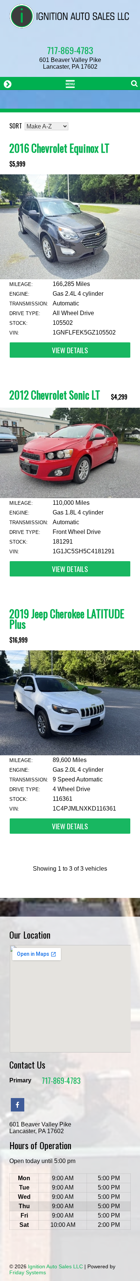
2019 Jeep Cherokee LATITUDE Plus (66, 619)
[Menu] (70, 83)
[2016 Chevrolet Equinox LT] (70, 277)
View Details (70, 350)
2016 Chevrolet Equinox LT (59, 148)
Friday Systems (27, 1272)
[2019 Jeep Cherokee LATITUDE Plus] (70, 753)
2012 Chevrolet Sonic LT (54, 394)
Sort (15, 125)
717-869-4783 (70, 50)
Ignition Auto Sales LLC (55, 1266)
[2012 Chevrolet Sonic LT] (70, 496)
